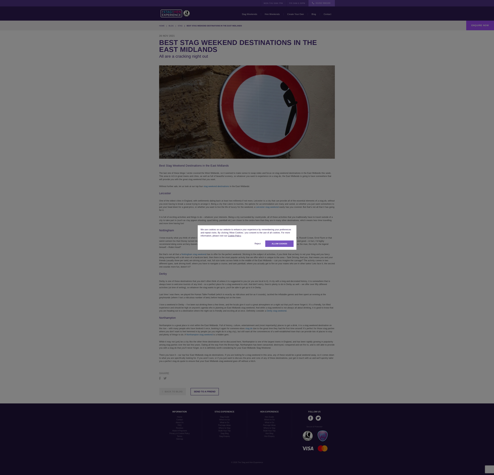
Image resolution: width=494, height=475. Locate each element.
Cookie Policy (234, 236)
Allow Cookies (279, 244)
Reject (258, 243)
